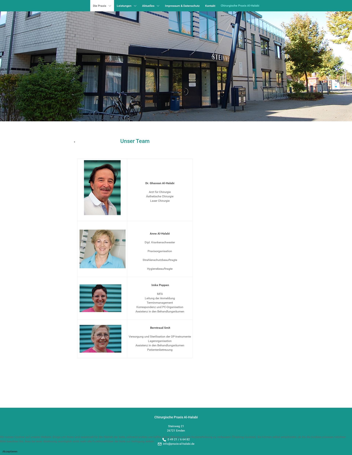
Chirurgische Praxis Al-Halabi (240, 5)
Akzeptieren (9, 451)
